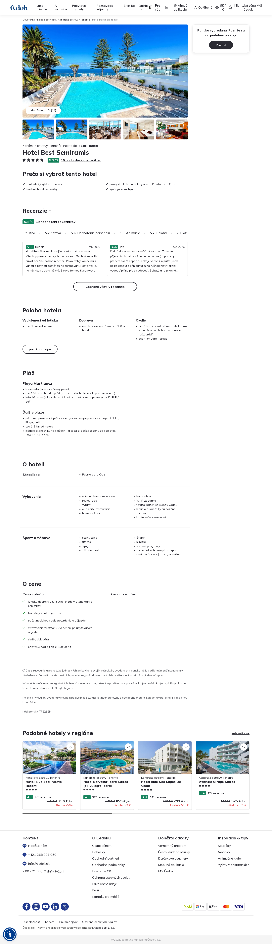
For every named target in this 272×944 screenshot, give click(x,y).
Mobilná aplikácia (171, 865)
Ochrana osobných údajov (111, 877)
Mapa (93, 146)
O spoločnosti (102, 846)
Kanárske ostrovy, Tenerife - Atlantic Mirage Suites (219, 745)
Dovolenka (29, 19)
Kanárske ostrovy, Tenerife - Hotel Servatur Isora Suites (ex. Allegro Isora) (105, 745)
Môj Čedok (165, 871)
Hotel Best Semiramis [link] (105, 19)
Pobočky (98, 852)
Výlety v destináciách (233, 865)
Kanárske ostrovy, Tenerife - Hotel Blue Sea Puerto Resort (48, 745)
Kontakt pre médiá (105, 897)
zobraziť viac (240, 733)
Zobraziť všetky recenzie (105, 287)
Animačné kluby (230, 858)
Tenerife (85, 19)
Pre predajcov (68, 922)
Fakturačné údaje (104, 884)
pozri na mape (40, 349)
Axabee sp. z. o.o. (104, 927)
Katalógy (224, 846)
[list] (50, 211)
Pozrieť (221, 45)
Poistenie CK (101, 871)
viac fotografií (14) (43, 110)
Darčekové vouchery (173, 858)
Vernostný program (172, 846)
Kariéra (97, 890)
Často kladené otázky (174, 852)
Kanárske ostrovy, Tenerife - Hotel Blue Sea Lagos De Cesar (163, 745)
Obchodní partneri (105, 858)
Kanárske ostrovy (68, 19)
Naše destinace (46, 19)
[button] (10, 934)
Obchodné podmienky (108, 865)
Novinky (224, 852)
